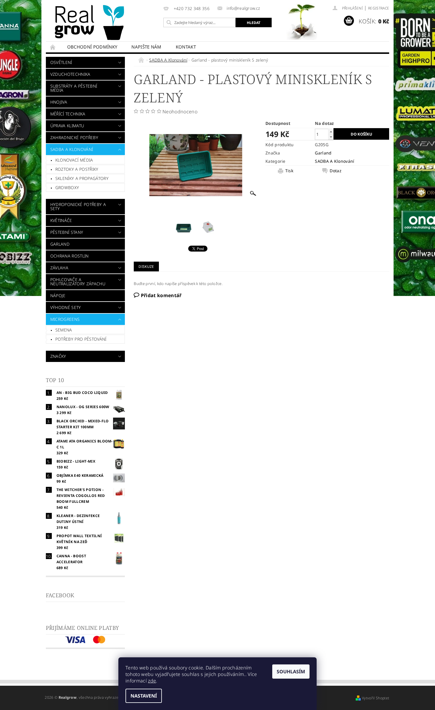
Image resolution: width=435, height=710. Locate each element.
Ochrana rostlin (69, 256)
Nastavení (143, 696)
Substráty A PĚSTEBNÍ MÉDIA (73, 88)
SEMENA (63, 330)
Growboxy (67, 187)
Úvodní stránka (53, 47)
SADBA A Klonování (71, 149)
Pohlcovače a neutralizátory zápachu (77, 281)
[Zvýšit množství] (331, 131)
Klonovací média (74, 160)
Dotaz (335, 170)
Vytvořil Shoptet (375, 698)
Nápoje (58, 295)
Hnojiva (58, 102)
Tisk (289, 170)
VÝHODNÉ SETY (65, 307)
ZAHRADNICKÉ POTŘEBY (74, 137)
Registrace (378, 8)
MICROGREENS (65, 319)
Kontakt (186, 47)
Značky (58, 356)
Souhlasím (291, 671)
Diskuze (146, 266)
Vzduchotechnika (70, 74)
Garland (60, 244)
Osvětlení (61, 62)
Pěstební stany (66, 232)
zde (152, 680)
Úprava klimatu (67, 125)
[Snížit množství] (331, 137)
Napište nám (146, 47)
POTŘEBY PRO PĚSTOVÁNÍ (81, 339)
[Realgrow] (90, 22)
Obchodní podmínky (92, 47)
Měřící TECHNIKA (68, 114)
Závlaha (59, 268)
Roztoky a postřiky (77, 169)
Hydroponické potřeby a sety (78, 206)
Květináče (61, 220)
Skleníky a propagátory (82, 178)
